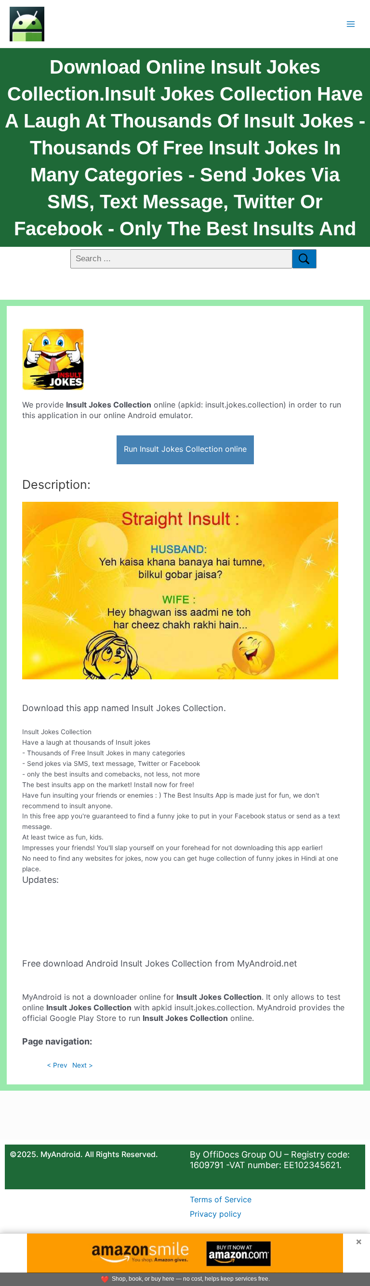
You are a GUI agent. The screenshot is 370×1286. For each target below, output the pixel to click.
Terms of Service (220, 1199)
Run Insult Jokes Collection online (185, 449)
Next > (82, 1065)
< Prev (57, 1065)
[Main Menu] (351, 24)
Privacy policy (215, 1214)
